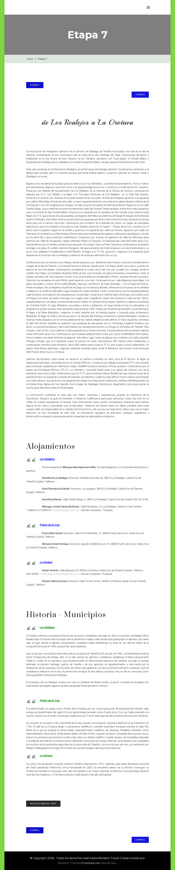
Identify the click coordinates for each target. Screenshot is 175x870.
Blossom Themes (69, 863)
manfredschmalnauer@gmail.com (59, 574)
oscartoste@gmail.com (66, 510)
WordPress (108, 863)
